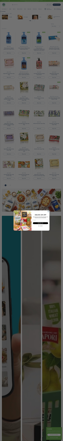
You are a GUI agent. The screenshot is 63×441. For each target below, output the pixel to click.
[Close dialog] (48, 211)
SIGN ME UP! (40, 223)
